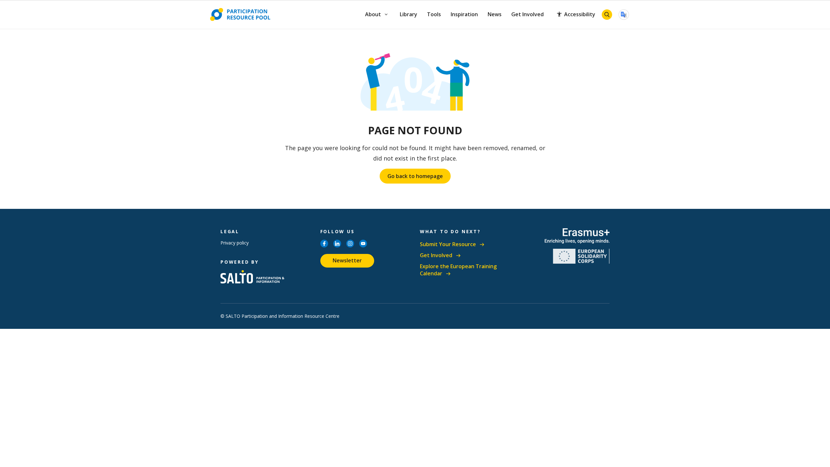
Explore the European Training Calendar (458, 270)
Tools (434, 14)
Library (408, 14)
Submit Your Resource (448, 244)
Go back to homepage (415, 176)
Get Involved (527, 14)
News (495, 14)
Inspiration (464, 14)
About (373, 14)
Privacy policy (234, 243)
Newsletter (347, 260)
